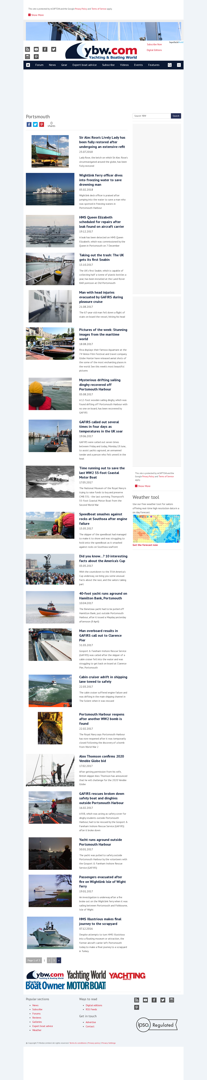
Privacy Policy (81, 8)
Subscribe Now (154, 44)
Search (176, 115)
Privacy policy (94, 1043)
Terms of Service (98, 8)
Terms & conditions (78, 1043)
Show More (37, 15)
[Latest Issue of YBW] (176, 42)
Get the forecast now (145, 544)
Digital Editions (154, 50)
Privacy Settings (109, 1043)
